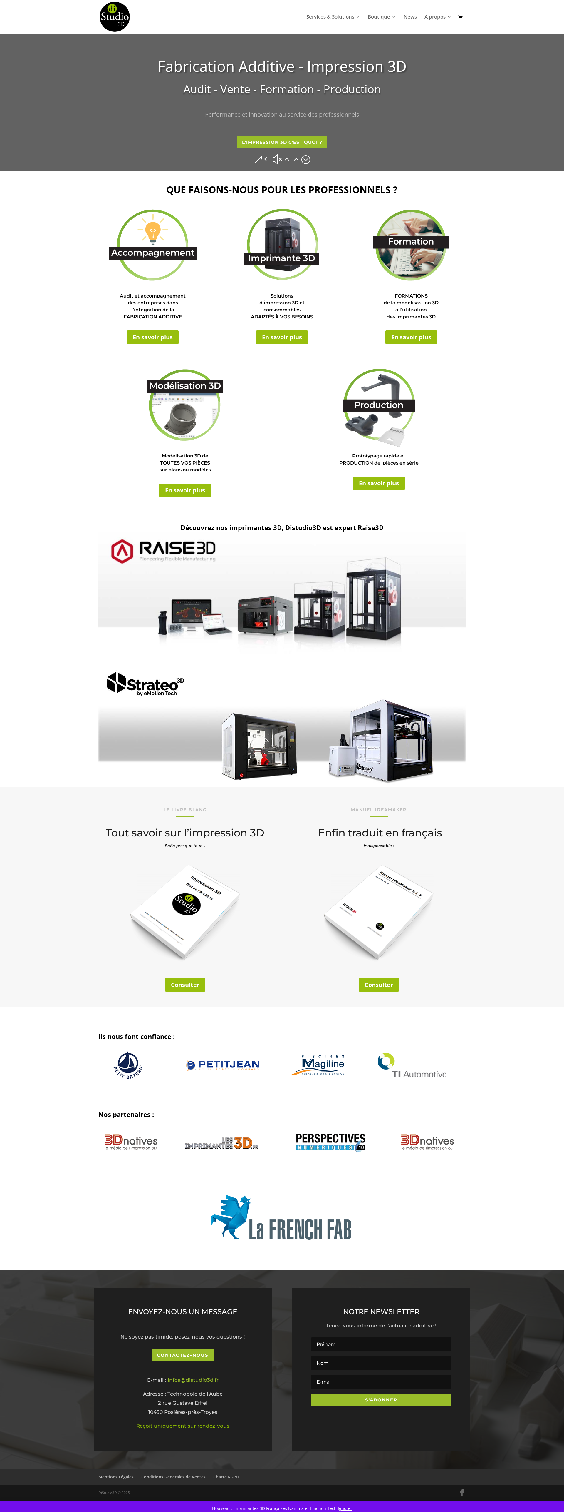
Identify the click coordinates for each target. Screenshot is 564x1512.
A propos (435, 17)
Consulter (185, 985)
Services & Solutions (330, 17)
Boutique (379, 17)
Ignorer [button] (345, 1508)
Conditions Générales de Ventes (173, 1477)
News (410, 17)
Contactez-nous (183, 1355)
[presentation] (91, 1069)
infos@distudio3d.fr (193, 1380)
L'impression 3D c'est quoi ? (282, 142)
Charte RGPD (226, 1477)
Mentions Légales (116, 1477)
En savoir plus (153, 337)
